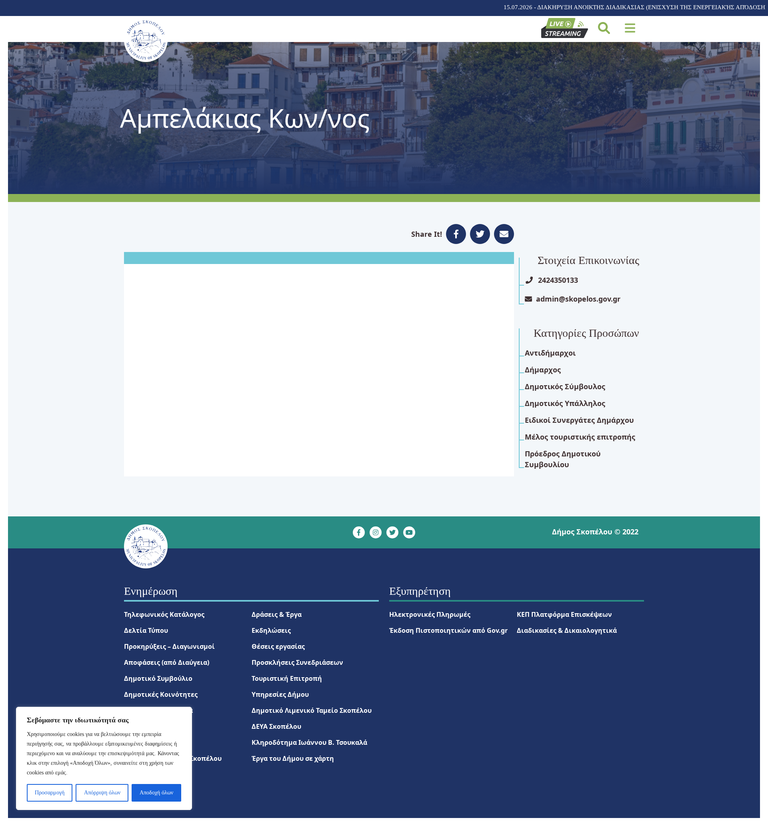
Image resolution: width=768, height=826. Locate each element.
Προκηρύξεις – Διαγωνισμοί (169, 646)
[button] (630, 28)
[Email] (504, 234)
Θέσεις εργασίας (278, 646)
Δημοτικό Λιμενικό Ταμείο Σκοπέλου (312, 710)
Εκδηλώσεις (271, 630)
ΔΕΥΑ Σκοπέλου (276, 726)
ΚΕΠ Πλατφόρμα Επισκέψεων (564, 614)
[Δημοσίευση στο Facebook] (456, 234)
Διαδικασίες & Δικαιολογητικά (567, 630)
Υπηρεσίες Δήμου (280, 694)
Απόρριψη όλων (102, 793)
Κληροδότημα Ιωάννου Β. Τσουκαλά (309, 742)
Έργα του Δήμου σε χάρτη (293, 758)
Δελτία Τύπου (146, 630)
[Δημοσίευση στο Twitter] (480, 234)
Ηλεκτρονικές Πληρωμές (429, 614)
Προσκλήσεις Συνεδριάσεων (297, 662)
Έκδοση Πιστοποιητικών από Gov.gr (448, 630)
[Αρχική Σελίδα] (146, 40)
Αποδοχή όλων (156, 793)
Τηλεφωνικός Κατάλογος (164, 614)
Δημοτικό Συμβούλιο (158, 678)
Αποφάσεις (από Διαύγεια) (166, 662)
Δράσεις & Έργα (277, 614)
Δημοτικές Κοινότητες (161, 694)
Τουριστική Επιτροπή (287, 678)
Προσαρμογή (49, 793)
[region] (104, 758)
